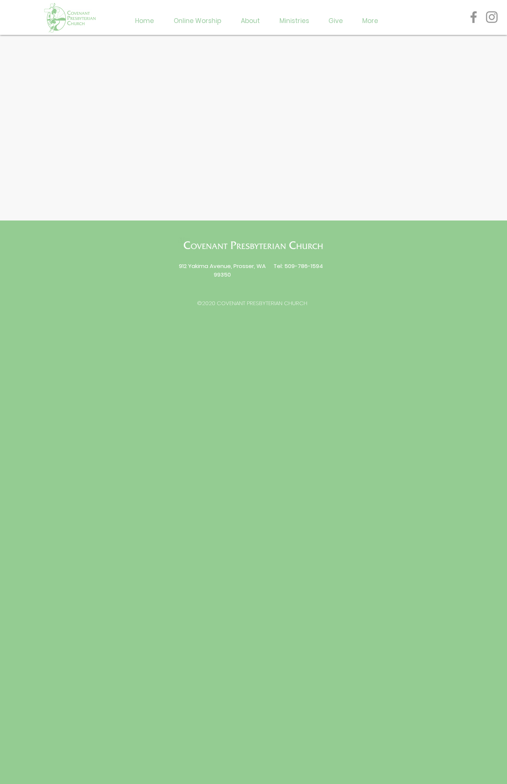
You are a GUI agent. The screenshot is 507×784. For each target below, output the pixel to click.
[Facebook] (473, 17)
